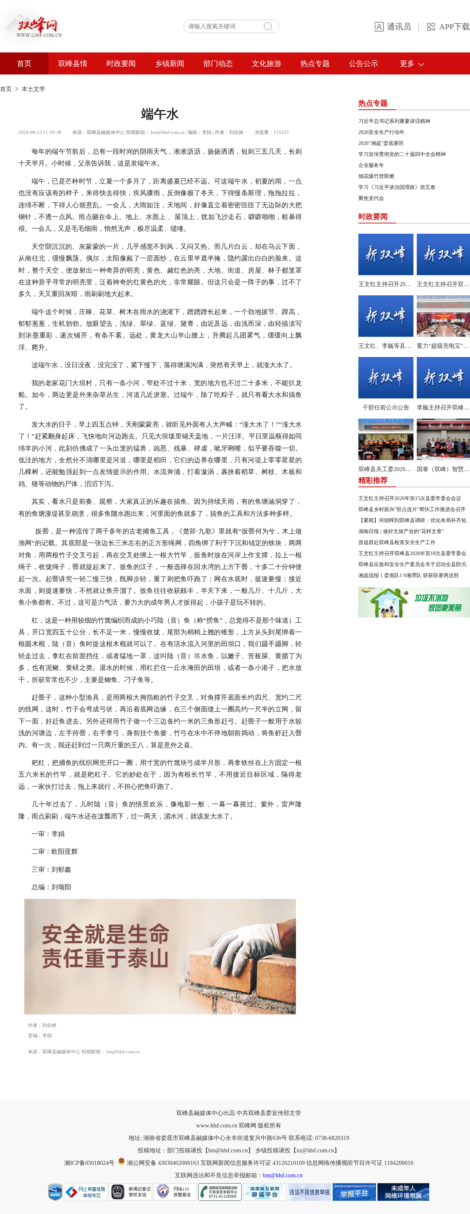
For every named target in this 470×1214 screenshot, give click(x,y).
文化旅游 (266, 63)
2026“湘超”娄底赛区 (381, 143)
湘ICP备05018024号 (89, 1163)
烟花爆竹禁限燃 (376, 176)
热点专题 (315, 63)
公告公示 (363, 63)
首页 (24, 63)
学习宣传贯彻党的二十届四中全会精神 (402, 154)
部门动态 (218, 63)
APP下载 (454, 26)
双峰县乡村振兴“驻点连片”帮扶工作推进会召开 (412, 509)
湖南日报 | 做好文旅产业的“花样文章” (401, 531)
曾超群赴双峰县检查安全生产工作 (396, 542)
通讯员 (399, 26)
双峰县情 (72, 63)
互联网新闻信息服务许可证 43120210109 (253, 1163)
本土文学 (33, 89)
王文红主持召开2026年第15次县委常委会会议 (409, 498)
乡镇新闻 (169, 63)
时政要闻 (121, 63)
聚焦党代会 (371, 198)
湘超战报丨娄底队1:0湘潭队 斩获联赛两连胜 (408, 575)
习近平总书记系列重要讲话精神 (394, 121)
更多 (407, 63)
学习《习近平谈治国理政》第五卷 (396, 187)
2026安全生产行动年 (381, 132)
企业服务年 (371, 165)
